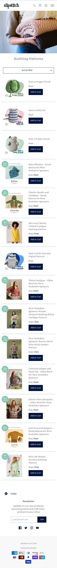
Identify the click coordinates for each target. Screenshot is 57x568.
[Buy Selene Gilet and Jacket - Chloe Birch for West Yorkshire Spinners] (14, 408)
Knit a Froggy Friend (39, 81)
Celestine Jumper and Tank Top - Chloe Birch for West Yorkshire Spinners (40, 373)
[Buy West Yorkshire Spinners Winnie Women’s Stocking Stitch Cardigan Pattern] (14, 319)
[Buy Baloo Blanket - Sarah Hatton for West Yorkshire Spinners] (14, 173)
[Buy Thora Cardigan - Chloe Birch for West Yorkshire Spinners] (14, 289)
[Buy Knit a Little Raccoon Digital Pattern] (14, 261)
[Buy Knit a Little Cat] (14, 116)
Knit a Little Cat (37, 110)
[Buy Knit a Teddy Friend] (14, 145)
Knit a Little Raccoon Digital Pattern (39, 255)
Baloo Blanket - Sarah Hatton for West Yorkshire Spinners (40, 167)
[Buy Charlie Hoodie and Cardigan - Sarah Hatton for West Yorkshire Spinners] (14, 203)
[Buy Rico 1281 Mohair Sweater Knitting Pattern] (14, 465)
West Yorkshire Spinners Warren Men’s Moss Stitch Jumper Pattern (41, 343)
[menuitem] (34, 5)
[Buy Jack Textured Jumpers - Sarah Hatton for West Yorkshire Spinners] (14, 437)
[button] (34, 5)
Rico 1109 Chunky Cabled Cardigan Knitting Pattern (38, 226)
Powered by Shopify (28, 548)
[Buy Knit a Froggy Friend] (14, 88)
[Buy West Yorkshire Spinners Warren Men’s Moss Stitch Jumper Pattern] (14, 349)
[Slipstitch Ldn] (11, 5)
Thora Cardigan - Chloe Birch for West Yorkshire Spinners (41, 283)
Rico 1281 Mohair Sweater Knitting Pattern (38, 459)
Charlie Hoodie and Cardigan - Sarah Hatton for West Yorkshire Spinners (39, 197)
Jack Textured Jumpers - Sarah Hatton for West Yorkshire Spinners (41, 431)
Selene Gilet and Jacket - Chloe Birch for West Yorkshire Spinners (41, 402)
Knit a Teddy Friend (39, 139)
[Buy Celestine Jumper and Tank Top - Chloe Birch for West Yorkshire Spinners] (14, 379)
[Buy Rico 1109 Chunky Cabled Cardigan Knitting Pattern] (14, 232)
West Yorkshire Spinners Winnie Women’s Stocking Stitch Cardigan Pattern (41, 313)
